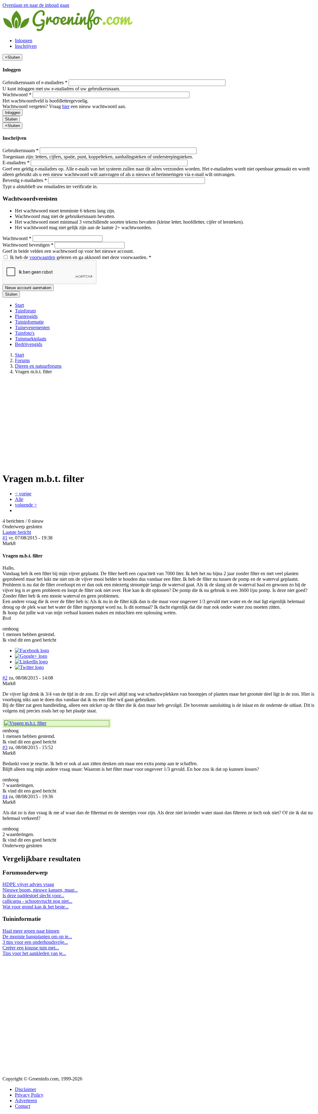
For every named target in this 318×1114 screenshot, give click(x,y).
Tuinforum (25, 310)
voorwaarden (42, 257)
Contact (22, 1106)
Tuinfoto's (24, 333)
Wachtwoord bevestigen (27, 245)
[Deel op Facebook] (32, 650)
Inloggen (23, 40)
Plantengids (26, 316)
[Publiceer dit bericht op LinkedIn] (31, 661)
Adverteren (26, 1100)
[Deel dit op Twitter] (29, 667)
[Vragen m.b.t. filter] (56, 723)
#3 (4, 747)
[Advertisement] (159, 423)
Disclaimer (25, 1089)
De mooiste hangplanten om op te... (37, 936)
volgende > (26, 504)
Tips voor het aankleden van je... (34, 953)
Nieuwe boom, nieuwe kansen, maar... (40, 890)
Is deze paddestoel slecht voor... (33, 895)
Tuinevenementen (32, 327)
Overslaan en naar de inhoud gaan (35, 5)
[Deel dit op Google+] (31, 656)
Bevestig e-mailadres (24, 180)
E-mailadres (16, 162)
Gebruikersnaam (20, 150)
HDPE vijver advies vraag (28, 884)
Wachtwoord (16, 94)
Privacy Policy (29, 1095)
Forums (22, 360)
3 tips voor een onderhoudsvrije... (35, 942)
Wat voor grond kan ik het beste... (35, 906)
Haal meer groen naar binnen (30, 931)
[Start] (68, 30)
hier (66, 106)
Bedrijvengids (28, 344)
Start (19, 305)
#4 (4, 796)
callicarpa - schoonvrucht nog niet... (37, 901)
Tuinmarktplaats (30, 338)
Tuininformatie (29, 322)
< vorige (23, 493)
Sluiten (11, 119)
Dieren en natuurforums (38, 366)
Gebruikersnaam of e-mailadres (34, 82)
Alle (19, 499)
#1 (4, 537)
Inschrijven (26, 46)
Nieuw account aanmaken (28, 287)
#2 (4, 677)
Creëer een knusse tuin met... (30, 947)
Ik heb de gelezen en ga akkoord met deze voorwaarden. (80, 257)
